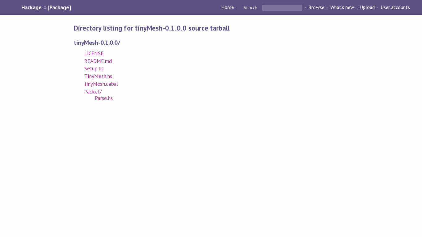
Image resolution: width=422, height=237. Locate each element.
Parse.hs (104, 98)
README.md (98, 61)
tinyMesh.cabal (101, 84)
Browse (316, 7)
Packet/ (93, 91)
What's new (342, 7)
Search (250, 7)
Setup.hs (93, 68)
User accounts (395, 7)
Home (227, 7)
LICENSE (93, 53)
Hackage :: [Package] (46, 7)
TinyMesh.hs (98, 76)
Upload (367, 7)
